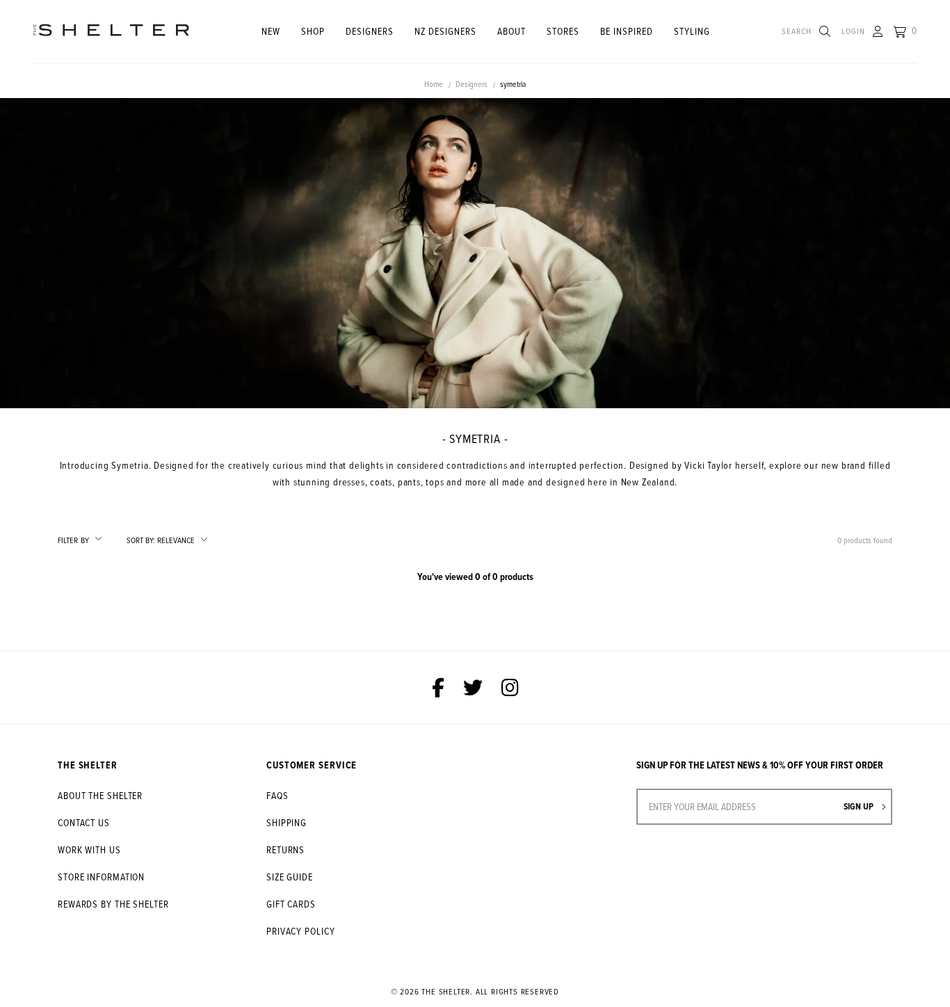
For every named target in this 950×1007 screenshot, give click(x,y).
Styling (692, 31)
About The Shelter (100, 795)
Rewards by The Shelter (113, 903)
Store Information (101, 876)
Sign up (860, 806)
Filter (73, 540)
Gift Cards (291, 903)
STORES (563, 31)
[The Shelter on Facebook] (438, 687)
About (511, 31)
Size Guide (289, 876)
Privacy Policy (300, 930)
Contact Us (84, 822)
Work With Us (89, 849)
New (270, 31)
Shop (313, 31)
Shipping (286, 822)
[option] (475, 253)
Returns (285, 849)
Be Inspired (626, 31)
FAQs (277, 795)
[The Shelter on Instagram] (510, 687)
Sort (141, 540)
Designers (370, 31)
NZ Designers (445, 31)
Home (433, 84)
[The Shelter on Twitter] (473, 687)
